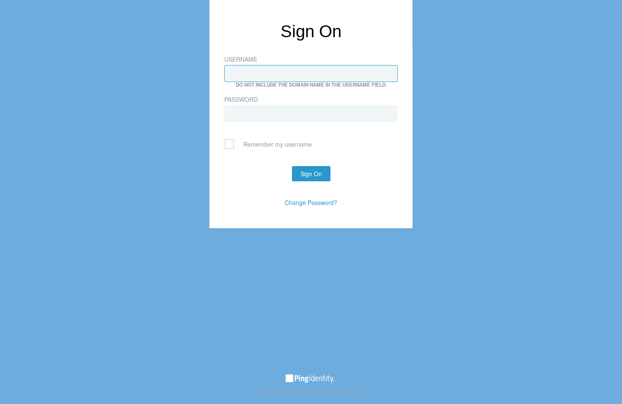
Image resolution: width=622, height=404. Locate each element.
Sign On (311, 173)
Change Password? (311, 202)
